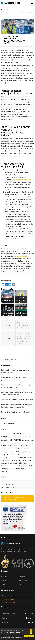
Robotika (12, 463)
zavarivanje (20, 469)
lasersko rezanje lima (6, 443)
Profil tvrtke (23, 580)
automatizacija (21, 334)
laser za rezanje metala (15, 445)
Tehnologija (20, 325)
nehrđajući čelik (19, 448)
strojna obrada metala (14, 466)
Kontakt (21, 584)
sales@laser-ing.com (10, 487)
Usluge (4, 576)
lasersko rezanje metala (21, 443)
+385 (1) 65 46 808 (9, 484)
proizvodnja (26, 455)
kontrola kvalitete (28, 436)
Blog (8, 9)
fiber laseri (19, 436)
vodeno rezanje (12, 469)
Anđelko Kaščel (9, 434)
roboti (7, 463)
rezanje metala (22, 457)
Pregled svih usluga (10, 359)
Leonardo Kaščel (26, 445)
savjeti (27, 463)
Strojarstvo (5, 466)
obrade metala (6, 102)
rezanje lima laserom (12, 457)
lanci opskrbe (21, 336)
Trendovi (20, 343)
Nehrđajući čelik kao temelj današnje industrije (15, 412)
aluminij (3, 434)
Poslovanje (25, 341)
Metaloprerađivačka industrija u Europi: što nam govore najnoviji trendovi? (16, 379)
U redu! (29, 636)
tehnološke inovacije (20, 256)
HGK (23, 436)
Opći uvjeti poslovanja (13, 633)
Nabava (23, 323)
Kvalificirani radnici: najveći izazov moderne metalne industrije (15, 371)
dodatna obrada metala (11, 436)
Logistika (28, 336)
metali (8, 448)
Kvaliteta (5, 580)
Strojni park (22, 466)
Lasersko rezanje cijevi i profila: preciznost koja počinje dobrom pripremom (16, 386)
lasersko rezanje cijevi (27, 440)
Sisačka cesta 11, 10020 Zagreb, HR (13, 481)
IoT (18, 204)
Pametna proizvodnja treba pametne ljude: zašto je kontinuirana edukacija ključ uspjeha (17, 406)
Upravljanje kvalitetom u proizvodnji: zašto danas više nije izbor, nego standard (16, 393)
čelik (6, 471)
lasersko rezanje (13, 439)
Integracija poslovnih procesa (22, 180)
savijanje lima (20, 463)
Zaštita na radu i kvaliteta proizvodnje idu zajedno (17, 400)
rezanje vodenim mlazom (18, 460)
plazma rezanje (11, 455)
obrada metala (14, 451)
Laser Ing (3, 440)
